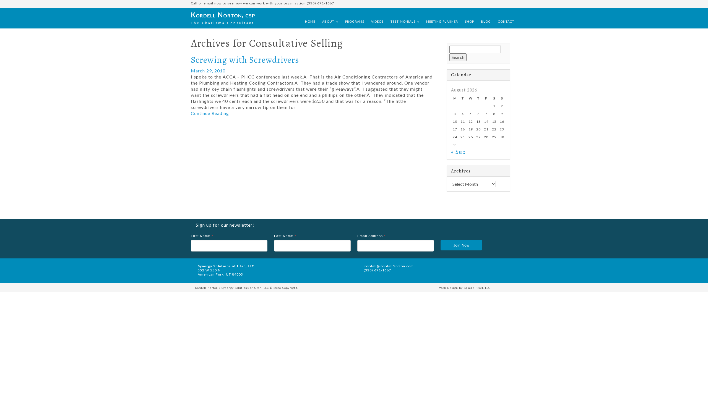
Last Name (285, 236)
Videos (377, 21)
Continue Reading (210, 113)
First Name (202, 236)
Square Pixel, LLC (477, 287)
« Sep (458, 151)
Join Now (461, 245)
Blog (486, 21)
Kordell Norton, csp (223, 15)
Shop (469, 21)
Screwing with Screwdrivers (245, 60)
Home (310, 21)
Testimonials (404, 21)
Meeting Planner (442, 21)
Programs (354, 21)
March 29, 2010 (208, 70)
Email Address (371, 236)
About (328, 21)
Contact (506, 21)
